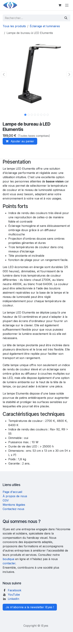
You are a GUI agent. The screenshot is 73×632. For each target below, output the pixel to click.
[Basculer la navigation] (66, 5)
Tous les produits (14, 26)
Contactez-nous (13, 509)
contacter (9, 563)
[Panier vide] (59, 5)
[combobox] (32, 18)
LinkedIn (13, 599)
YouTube (14, 594)
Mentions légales (14, 504)
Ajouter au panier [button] (22, 141)
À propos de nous (15, 496)
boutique (8, 559)
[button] (3, 74)
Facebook (14, 590)
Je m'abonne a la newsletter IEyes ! (30, 607)
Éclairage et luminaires (45, 26)
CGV (6, 500)
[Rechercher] (65, 18)
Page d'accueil (12, 492)
